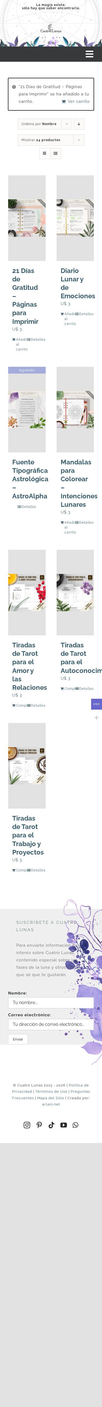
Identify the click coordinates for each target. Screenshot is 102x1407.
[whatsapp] (76, 1125)
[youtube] (63, 1125)
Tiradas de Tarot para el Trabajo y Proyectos (28, 835)
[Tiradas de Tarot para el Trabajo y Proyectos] (27, 766)
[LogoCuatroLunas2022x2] (51, 24)
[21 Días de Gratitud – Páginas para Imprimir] (27, 218)
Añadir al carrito (21, 344)
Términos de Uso (51, 1091)
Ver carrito (79, 101)
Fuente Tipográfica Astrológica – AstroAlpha (30, 479)
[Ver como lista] (55, 153)
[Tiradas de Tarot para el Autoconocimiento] (75, 592)
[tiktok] (51, 1125)
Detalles (36, 339)
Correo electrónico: (29, 1014)
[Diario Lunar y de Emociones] (75, 218)
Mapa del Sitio (50, 1098)
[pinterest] (39, 1125)
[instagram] (27, 1125)
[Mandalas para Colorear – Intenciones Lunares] (75, 409)
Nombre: (17, 993)
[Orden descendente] (79, 124)
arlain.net (51, 1104)
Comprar (21, 705)
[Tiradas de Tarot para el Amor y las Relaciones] (27, 592)
